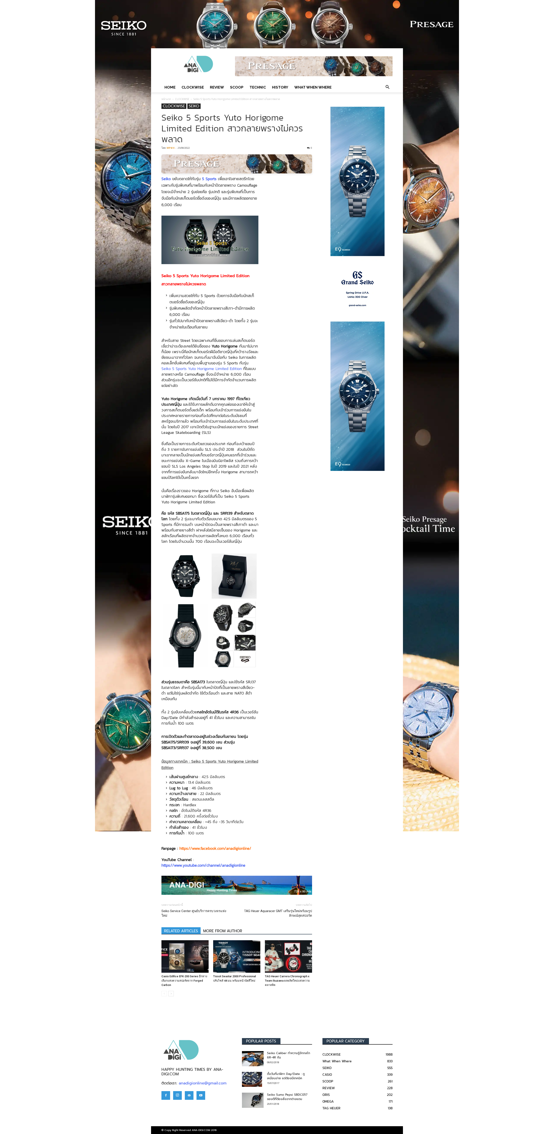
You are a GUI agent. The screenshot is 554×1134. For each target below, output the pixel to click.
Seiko (166, 179)
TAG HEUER (331, 1108)
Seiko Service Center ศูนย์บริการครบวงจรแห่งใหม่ (193, 913)
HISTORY (280, 87)
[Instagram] (177, 1095)
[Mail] (189, 1095)
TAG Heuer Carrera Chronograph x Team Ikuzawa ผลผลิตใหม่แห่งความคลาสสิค (287, 981)
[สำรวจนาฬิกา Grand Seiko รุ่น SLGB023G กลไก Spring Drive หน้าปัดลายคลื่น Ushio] (357, 289)
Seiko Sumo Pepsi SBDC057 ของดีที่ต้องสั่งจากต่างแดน (287, 1096)
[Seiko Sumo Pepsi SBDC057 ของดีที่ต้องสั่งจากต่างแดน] (253, 1100)
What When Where (313, 87)
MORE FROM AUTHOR (222, 931)
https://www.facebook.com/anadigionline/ (215, 848)
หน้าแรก (166, 99)
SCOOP (236, 87)
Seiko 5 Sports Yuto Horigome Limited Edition (201, 369)
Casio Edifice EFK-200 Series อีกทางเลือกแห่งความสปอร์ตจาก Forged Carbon (184, 981)
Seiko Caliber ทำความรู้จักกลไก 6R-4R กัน (288, 1055)
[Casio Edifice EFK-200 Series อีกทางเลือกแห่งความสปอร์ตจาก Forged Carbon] (185, 956)
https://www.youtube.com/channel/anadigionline (203, 865)
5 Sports (209, 179)
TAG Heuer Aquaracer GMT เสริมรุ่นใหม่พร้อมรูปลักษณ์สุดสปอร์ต (278, 913)
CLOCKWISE (193, 87)
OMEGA (328, 1101)
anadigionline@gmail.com (203, 1083)
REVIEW (217, 87)
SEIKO (194, 106)
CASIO (327, 1074)
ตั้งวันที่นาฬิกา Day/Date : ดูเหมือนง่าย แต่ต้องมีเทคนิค (286, 1076)
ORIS (326, 1094)
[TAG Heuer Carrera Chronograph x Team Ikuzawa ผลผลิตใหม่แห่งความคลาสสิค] (288, 956)
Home (170, 87)
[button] (387, 87)
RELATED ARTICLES (181, 931)
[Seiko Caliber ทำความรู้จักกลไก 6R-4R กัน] (253, 1058)
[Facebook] (165, 1095)
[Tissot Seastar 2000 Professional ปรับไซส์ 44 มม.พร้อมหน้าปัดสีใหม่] (236, 956)
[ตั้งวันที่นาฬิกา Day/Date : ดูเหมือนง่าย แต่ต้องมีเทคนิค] (252, 1079)
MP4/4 (170, 147)
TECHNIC (258, 87)
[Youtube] (200, 1095)
